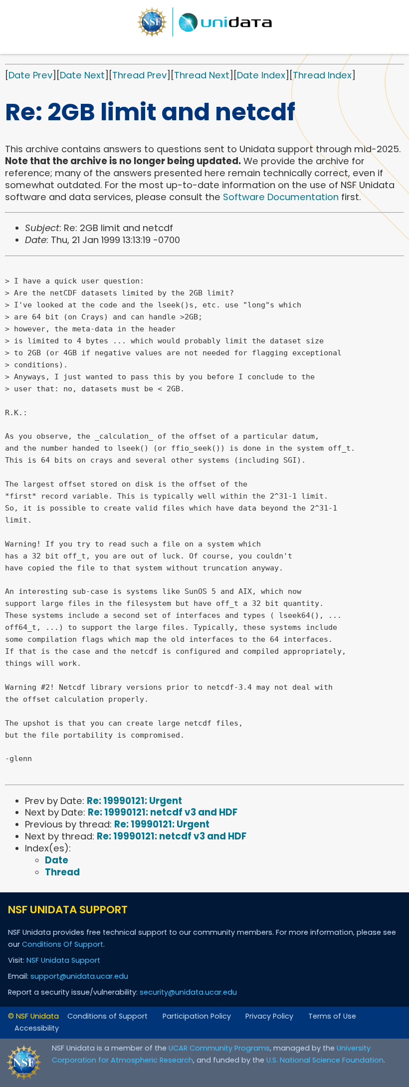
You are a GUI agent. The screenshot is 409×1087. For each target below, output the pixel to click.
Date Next (82, 75)
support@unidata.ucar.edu (79, 976)
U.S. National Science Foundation (325, 1060)
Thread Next (201, 75)
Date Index (261, 75)
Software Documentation (281, 197)
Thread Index (322, 75)
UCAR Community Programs (219, 1048)
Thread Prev (139, 75)
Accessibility (36, 1028)
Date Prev (30, 75)
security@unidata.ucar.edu (188, 992)
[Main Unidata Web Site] (204, 21)
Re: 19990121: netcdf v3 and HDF (162, 812)
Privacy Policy (269, 1016)
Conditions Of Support (62, 944)
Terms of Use (332, 1016)
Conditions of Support (107, 1016)
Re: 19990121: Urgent (134, 801)
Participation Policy (197, 1016)
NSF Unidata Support (63, 960)
